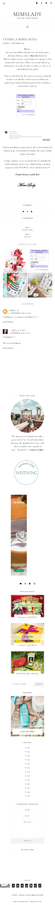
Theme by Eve (35, 901)
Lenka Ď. (14, 310)
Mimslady (27, 14)
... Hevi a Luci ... (19, 330)
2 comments (27, 218)
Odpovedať (8, 322)
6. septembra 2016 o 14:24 (20, 313)
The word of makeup (12, 343)
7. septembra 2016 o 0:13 (19, 333)
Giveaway (27, 205)
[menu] (4, 3)
